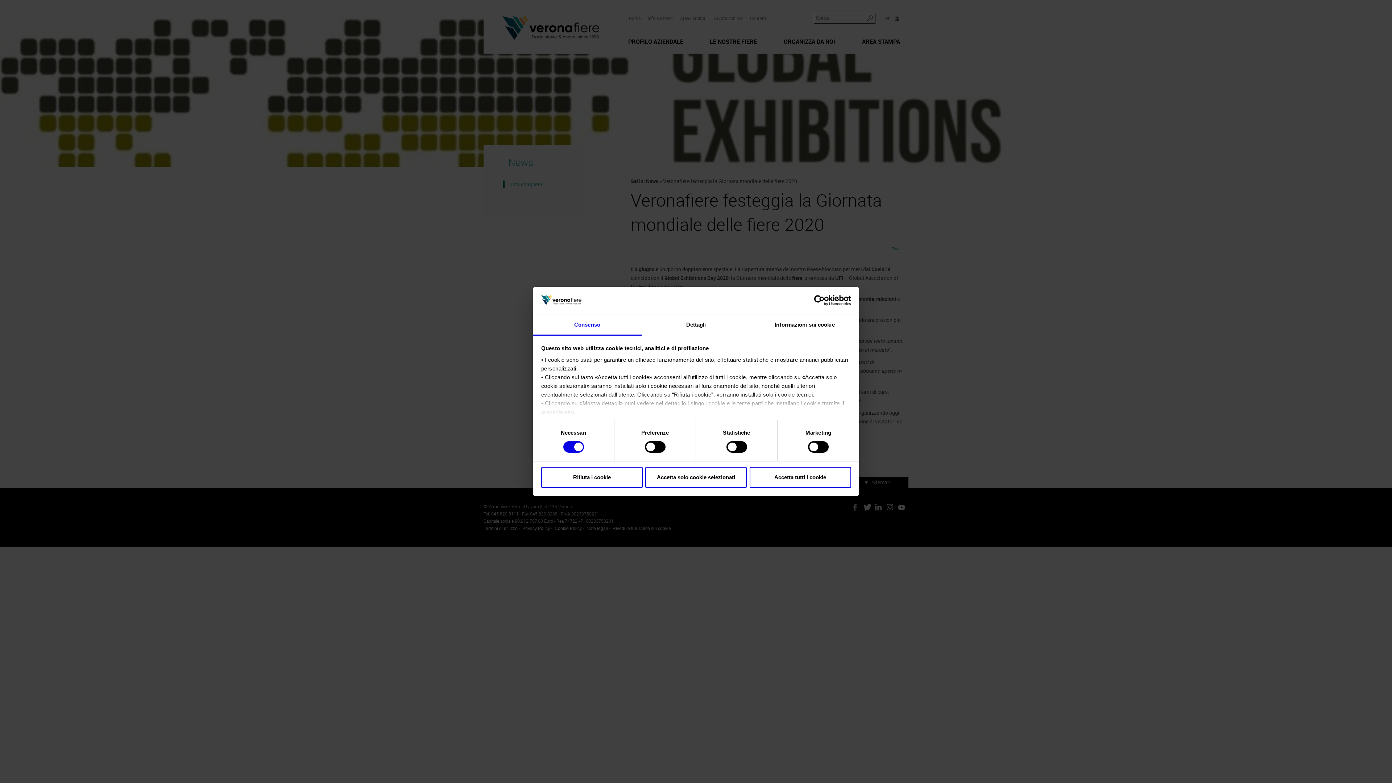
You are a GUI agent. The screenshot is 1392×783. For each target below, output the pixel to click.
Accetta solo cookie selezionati (696, 477)
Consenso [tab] (587, 325)
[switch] (655, 447)
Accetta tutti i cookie (800, 477)
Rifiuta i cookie (592, 477)
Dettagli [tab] (696, 325)
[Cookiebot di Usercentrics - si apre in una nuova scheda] (819, 300)
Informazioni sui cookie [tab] (804, 325)
